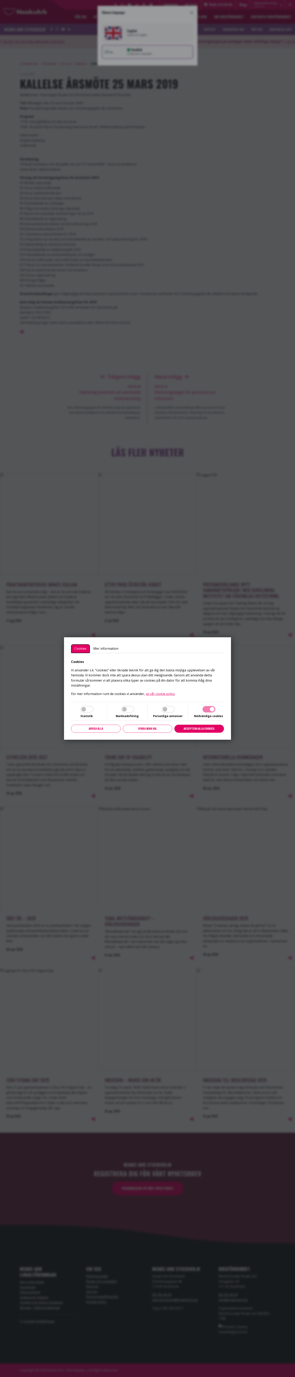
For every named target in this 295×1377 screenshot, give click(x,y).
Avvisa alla (96, 728)
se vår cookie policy (160, 694)
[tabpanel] (147, 678)
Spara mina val (147, 728)
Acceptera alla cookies (199, 728)
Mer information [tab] (105, 648)
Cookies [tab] (80, 648)
